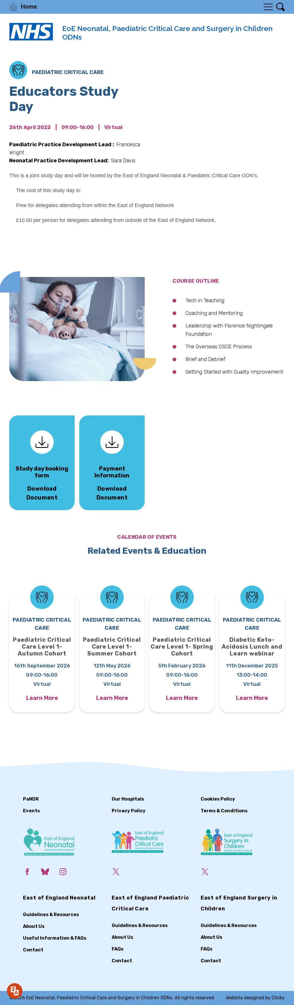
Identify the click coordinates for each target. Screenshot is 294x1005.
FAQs (117, 949)
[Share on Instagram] (67, 873)
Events (31, 810)
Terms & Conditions (224, 810)
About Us (34, 926)
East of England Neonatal (59, 898)
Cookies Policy (218, 799)
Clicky (278, 997)
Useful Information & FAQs (54, 938)
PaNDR (31, 799)
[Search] (280, 7)
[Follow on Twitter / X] (120, 873)
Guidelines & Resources (51, 914)
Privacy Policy (129, 810)
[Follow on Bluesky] (50, 873)
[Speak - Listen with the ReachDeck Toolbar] (14, 991)
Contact (33, 950)
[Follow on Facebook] (32, 873)
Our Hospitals (128, 799)
